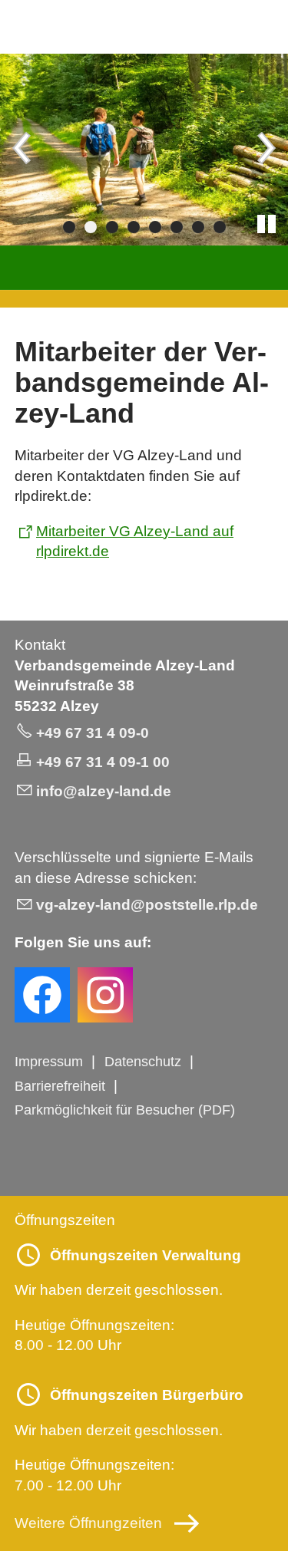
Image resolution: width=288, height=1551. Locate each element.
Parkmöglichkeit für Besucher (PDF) (125, 1110)
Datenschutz (142, 1061)
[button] (23, 149)
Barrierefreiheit (60, 1086)
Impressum (49, 1061)
